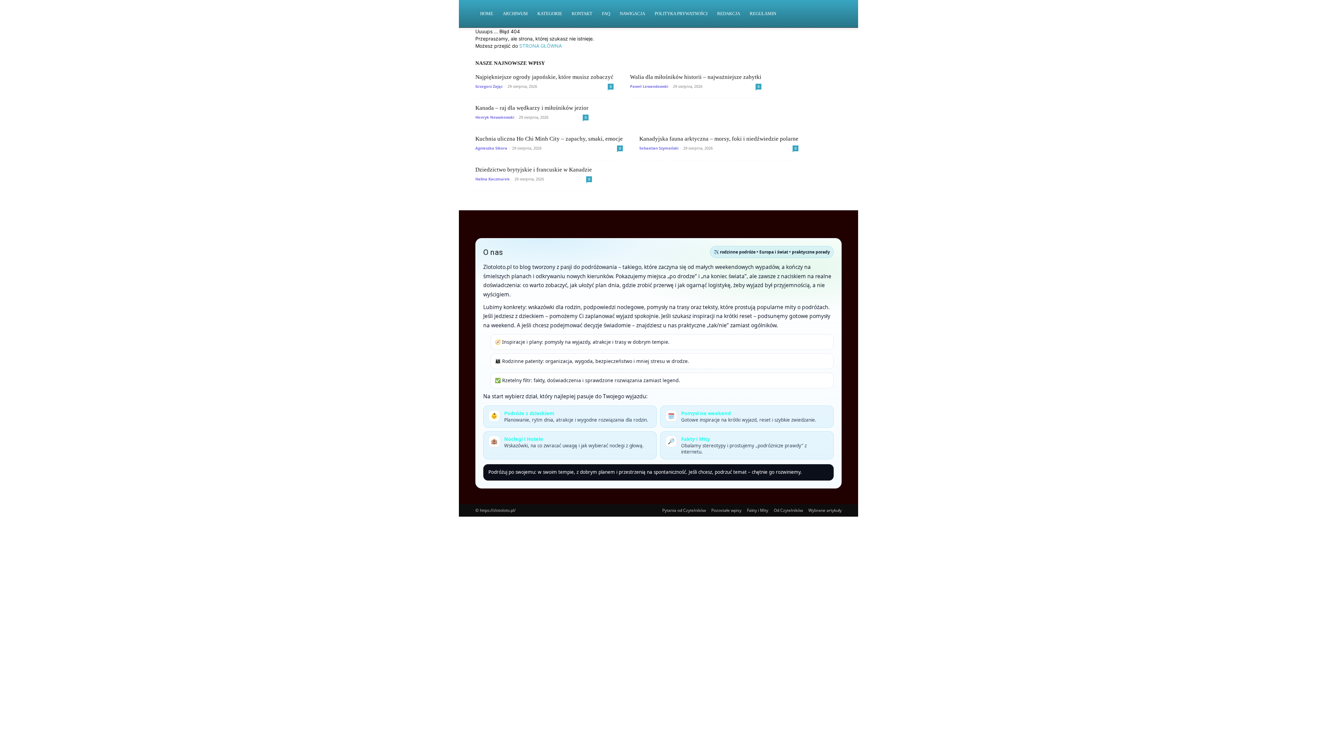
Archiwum (515, 13)
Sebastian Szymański (658, 148)
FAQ (606, 13)
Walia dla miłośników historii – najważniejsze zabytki (695, 77)
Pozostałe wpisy (726, 510)
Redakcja (728, 13)
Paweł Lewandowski (649, 86)
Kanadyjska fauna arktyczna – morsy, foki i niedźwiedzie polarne (718, 139)
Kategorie (549, 13)
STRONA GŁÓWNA (540, 46)
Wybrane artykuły (825, 510)
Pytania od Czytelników (684, 510)
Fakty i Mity (757, 510)
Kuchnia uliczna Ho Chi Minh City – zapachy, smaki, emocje (549, 139)
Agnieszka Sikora (491, 148)
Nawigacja (632, 13)
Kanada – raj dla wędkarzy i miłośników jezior (532, 108)
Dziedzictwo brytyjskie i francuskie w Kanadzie (533, 169)
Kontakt (582, 13)
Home (486, 13)
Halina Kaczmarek (492, 178)
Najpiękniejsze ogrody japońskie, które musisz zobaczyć (544, 77)
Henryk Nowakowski (494, 117)
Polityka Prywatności (681, 13)
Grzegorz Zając (489, 86)
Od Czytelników (788, 510)
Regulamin (763, 13)
